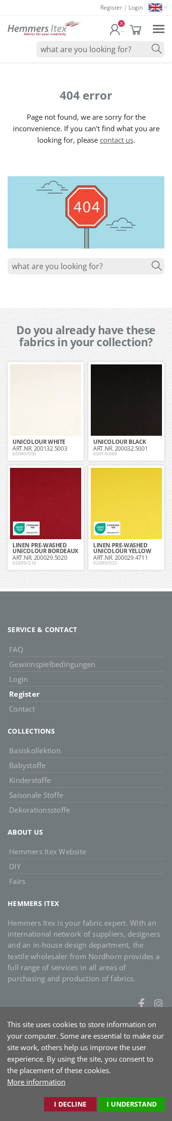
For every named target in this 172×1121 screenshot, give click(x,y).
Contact (22, 708)
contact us (116, 140)
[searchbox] (100, 49)
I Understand (132, 1104)
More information (36, 1082)
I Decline (70, 1104)
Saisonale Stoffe (36, 795)
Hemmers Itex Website (47, 851)
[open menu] (158, 28)
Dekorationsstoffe (39, 810)
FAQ (16, 649)
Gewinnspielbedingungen (52, 664)
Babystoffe (27, 765)
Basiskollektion (35, 750)
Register (111, 7)
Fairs (17, 881)
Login (136, 7)
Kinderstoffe (30, 780)
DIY (15, 866)
